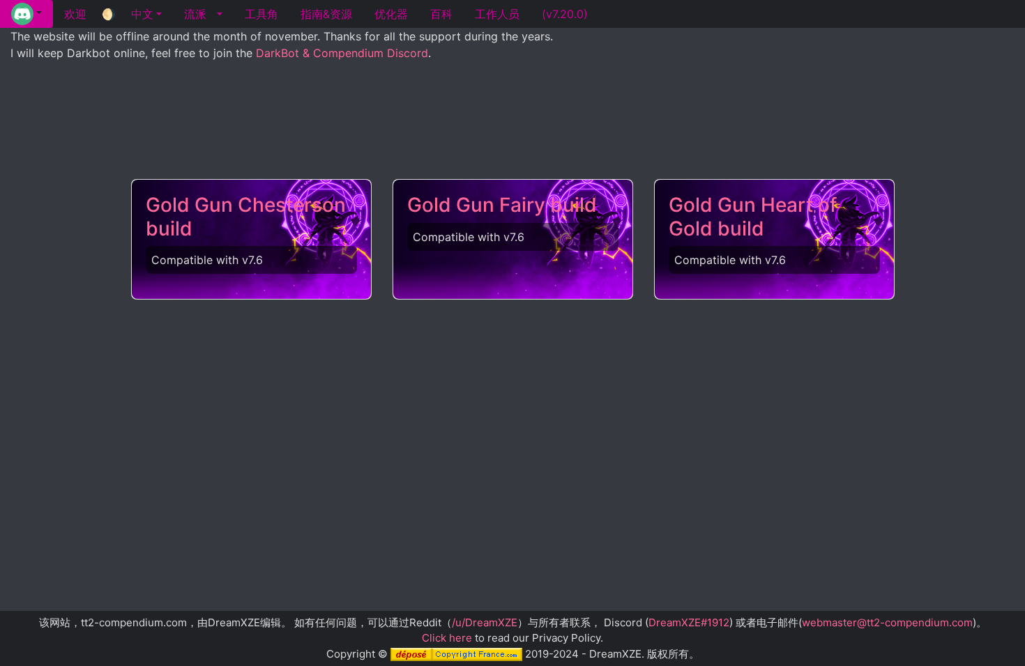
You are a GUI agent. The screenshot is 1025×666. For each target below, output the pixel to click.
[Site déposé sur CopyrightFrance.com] (456, 653)
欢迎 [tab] (75, 14)
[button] (26, 14)
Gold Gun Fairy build (502, 205)
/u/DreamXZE (484, 622)
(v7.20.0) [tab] (565, 14)
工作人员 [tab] (497, 14)
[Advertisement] (512, 133)
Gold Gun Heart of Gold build (753, 216)
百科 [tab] (441, 14)
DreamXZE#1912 (688, 622)
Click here (447, 637)
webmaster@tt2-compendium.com (887, 622)
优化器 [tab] (391, 14)
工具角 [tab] (261, 14)
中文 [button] (142, 14)
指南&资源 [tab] (326, 14)
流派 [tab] (195, 14)
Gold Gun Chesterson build (246, 216)
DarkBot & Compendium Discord (342, 53)
